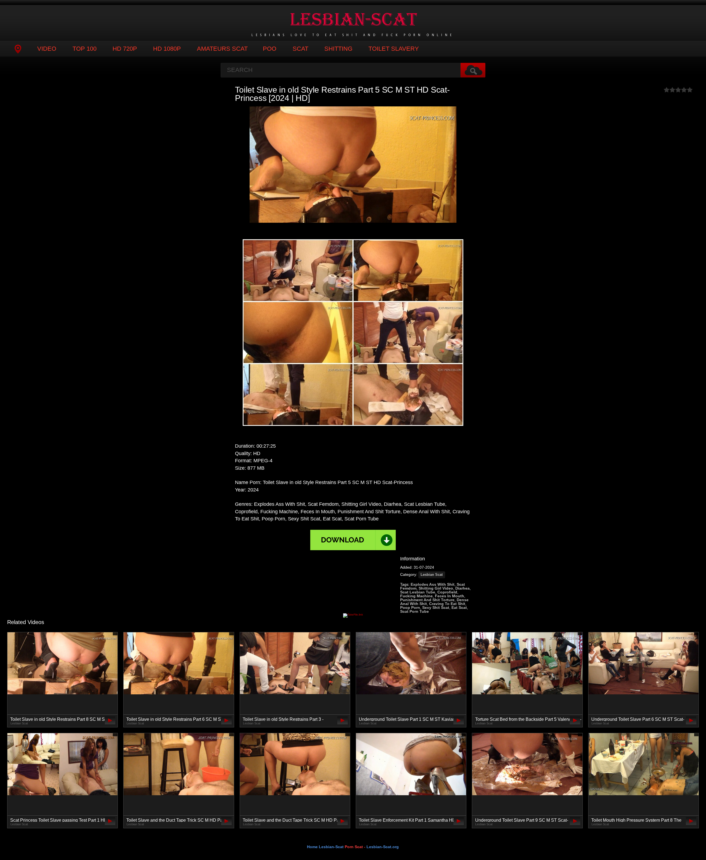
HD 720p (125, 48)
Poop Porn (410, 607)
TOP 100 (85, 48)
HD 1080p (167, 48)
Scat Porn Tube (414, 611)
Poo (269, 48)
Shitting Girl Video (436, 588)
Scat (300, 48)
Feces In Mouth (449, 596)
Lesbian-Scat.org (383, 847)
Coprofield (447, 592)
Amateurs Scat (222, 48)
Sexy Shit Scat (435, 607)
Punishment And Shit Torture (427, 600)
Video (46, 48)
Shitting (338, 48)
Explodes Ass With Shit (432, 584)
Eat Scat (459, 607)
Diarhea (462, 588)
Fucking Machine (416, 596)
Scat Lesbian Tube (417, 592)
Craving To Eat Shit (447, 603)
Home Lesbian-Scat (325, 847)
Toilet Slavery (393, 48)
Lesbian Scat (432, 575)
